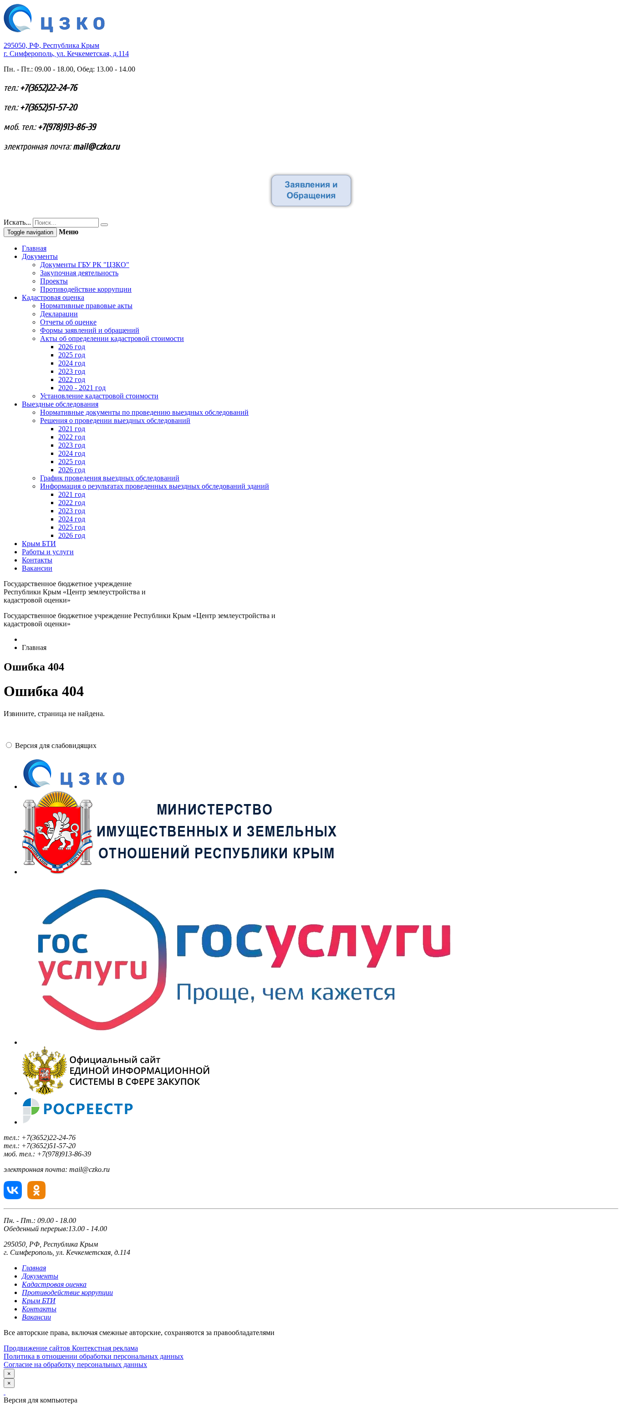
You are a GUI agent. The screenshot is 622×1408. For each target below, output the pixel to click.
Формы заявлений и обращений (89, 330)
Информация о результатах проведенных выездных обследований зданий (154, 486)
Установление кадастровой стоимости (99, 396)
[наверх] (4, 1392)
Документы (40, 256)
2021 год (71, 429)
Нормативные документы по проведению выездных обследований (144, 412)
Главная (34, 248)
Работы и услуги (48, 552)
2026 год (71, 347)
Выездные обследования (60, 404)
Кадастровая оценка (53, 297)
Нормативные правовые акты (86, 305)
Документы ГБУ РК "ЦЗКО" (84, 264)
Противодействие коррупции (86, 289)
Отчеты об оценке (68, 322)
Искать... (17, 222)
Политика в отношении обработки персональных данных (94, 1356)
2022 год (71, 379)
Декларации (59, 314)
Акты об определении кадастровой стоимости (112, 338)
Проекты (54, 281)
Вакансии (37, 568)
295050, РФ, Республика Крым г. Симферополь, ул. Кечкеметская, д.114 (66, 49)
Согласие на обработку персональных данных (75, 1364)
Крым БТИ (39, 543)
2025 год (71, 355)
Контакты (37, 560)
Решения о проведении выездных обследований (115, 420)
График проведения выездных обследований (109, 478)
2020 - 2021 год (82, 388)
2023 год (71, 371)
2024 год (71, 363)
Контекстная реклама (105, 1348)
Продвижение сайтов (38, 1348)
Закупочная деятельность (79, 273)
